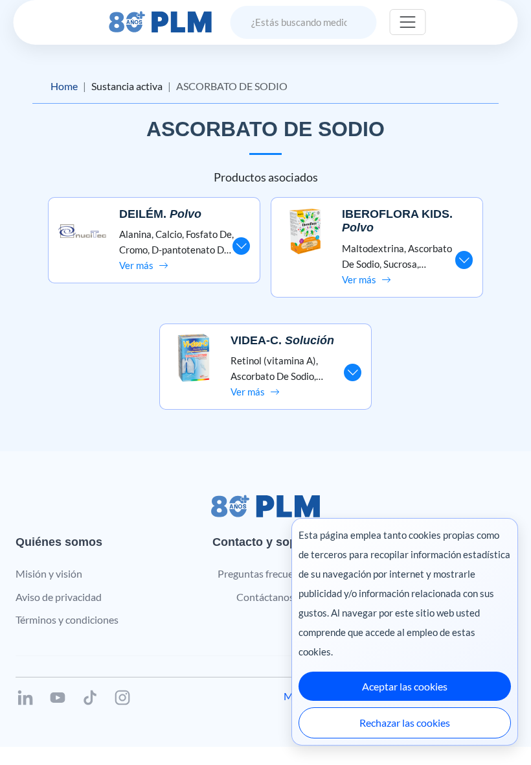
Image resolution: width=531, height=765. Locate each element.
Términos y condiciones (67, 619)
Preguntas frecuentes (265, 573)
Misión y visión (49, 573)
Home (64, 86)
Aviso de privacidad (59, 597)
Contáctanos (265, 597)
